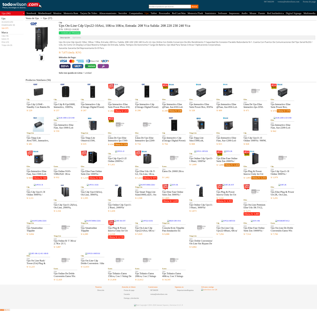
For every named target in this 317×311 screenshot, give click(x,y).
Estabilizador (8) (8, 25)
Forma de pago (309, 1)
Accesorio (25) (7, 22)
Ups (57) (5, 28)
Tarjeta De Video (88, 13)
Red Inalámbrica (275, 13)
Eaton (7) (5, 39)
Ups (147, 13)
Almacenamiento (107, 13)
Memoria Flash (195, 13)
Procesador (164, 13)
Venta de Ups (32, 18)
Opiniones (76, 37)
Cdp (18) (5, 36)
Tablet (154, 13)
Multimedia (309, 13)
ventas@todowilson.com (288, 1)
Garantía (127, 294)
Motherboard (44, 13)
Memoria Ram (71, 13)
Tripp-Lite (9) (7, 45)
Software (222, 13)
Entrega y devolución (131, 298)
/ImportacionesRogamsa (185, 290)
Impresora (234, 13)
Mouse (253, 13)
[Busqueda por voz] (189, 6)
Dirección (100, 290)
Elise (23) (5, 42)
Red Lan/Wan (179, 13)
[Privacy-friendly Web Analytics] (5, 310)
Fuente (261, 13)
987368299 (269, 1)
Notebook (31, 13)
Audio (244, 13)
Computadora (136, 13)
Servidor (122, 13)
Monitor (57, 13)
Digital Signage (294, 13)
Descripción (65, 37)
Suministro (210, 13)
